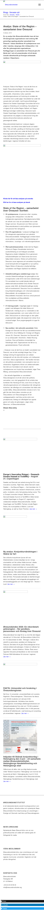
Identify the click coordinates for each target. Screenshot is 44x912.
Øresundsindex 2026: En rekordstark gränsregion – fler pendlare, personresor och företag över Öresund (22, 629)
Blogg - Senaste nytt (11, 12)
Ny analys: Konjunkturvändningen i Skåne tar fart (20, 552)
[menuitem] (34, 4)
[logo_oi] (18, 4)
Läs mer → (33, 509)
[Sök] (34, 4)
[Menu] (39, 4)
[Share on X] (6, 410)
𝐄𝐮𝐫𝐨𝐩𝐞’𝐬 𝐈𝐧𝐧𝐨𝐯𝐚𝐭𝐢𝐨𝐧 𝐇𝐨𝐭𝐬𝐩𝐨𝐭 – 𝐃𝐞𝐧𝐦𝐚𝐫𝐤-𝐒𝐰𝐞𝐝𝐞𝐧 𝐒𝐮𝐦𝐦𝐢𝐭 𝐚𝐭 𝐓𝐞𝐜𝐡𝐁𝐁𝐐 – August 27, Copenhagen (21, 476)
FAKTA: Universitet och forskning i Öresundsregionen (20, 689)
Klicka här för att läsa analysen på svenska (18, 198)
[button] (3, 901)
